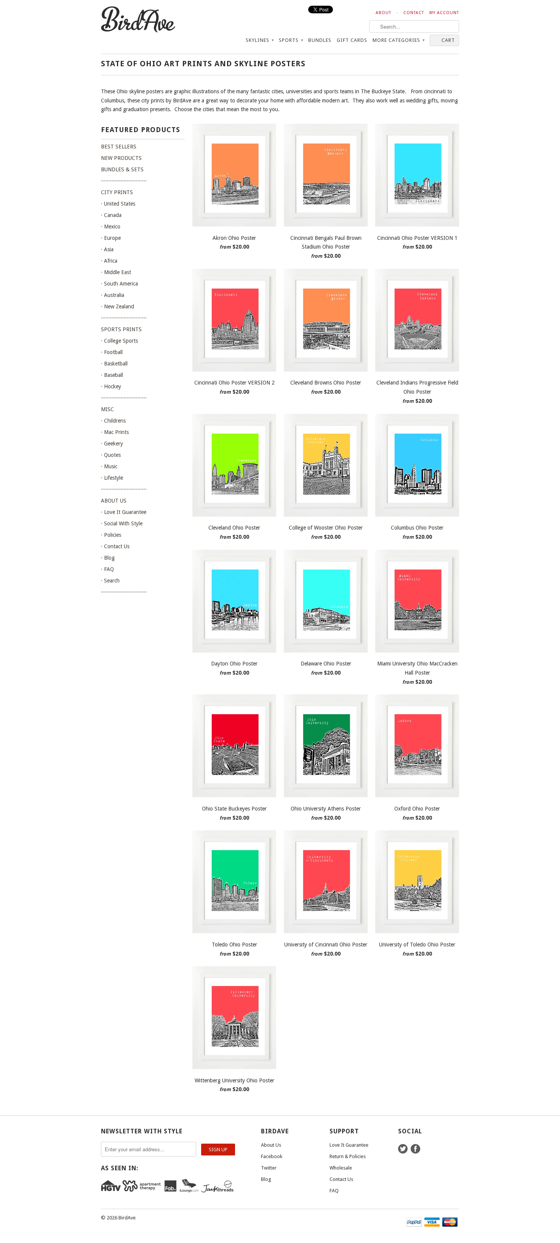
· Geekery (112, 443)
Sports (291, 40)
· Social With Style (121, 523)
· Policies (111, 535)
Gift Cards (352, 40)
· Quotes (111, 455)
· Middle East (116, 272)
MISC (107, 409)
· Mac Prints (115, 432)
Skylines (260, 40)
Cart (448, 40)
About (383, 12)
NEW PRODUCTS (121, 158)
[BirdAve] (158, 20)
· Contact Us (115, 546)
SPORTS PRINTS (121, 329)
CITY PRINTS (117, 192)
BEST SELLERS (118, 147)
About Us (271, 1145)
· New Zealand (117, 306)
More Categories (398, 40)
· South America (119, 284)
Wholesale (341, 1168)
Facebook (271, 1156)
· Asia (107, 249)
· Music (109, 466)
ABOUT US (113, 501)
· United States (118, 204)
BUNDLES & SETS (122, 169)
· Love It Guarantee (123, 512)
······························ (124, 181)
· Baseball (112, 375)
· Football (112, 352)
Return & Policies (348, 1156)
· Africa (109, 261)
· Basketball (114, 364)
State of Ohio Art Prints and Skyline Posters (203, 63)
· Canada (111, 215)
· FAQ (107, 569)
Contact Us (341, 1179)
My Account (444, 12)
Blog (266, 1179)
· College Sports (119, 341)
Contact (413, 12)
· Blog (108, 558)
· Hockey (111, 386)
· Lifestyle (112, 478)
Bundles (319, 40)
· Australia (112, 295)
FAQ (334, 1191)
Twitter (269, 1168)
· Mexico (110, 226)
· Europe (111, 238)
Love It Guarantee (349, 1145)
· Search (110, 581)
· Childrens (113, 421)
